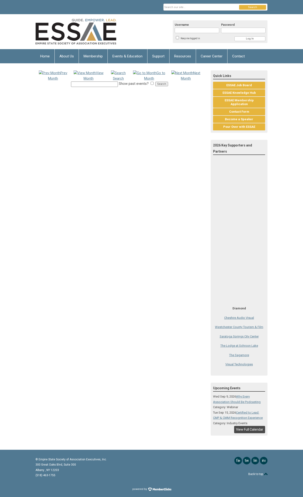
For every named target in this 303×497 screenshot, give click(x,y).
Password (228, 24)
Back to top (256, 474)
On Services (239, 372)
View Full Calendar (249, 429)
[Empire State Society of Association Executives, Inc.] (82, 31)
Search (252, 7)
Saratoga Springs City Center (239, 333)
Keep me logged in (190, 38)
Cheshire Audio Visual (239, 315)
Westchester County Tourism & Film (239, 324)
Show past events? (134, 83)
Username (182, 24)
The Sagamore (239, 352)
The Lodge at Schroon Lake (239, 343)
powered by (140, 489)
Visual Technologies (239, 362)
